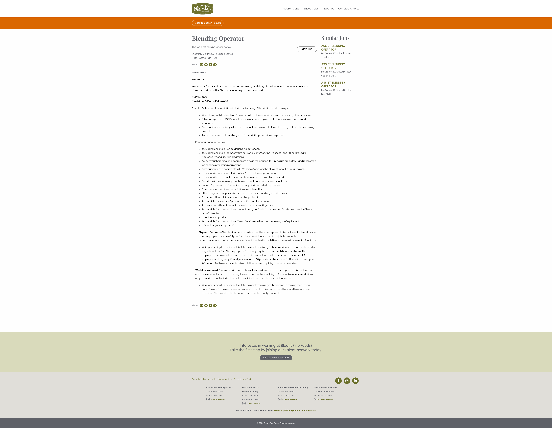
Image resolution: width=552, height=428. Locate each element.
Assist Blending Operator (333, 48)
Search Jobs (291, 8)
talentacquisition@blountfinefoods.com (294, 410)
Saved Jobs (311, 8)
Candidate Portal (349, 8)
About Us (328, 8)
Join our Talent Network (276, 357)
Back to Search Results (208, 23)
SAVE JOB (306, 49)
